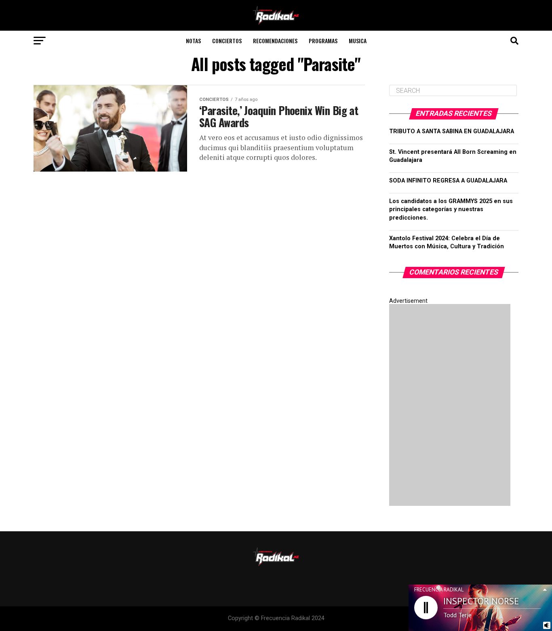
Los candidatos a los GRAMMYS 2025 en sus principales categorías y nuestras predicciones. (451, 209)
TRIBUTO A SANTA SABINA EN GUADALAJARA (451, 131)
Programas (323, 40)
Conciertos (227, 40)
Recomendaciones (275, 40)
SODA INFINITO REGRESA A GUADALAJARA (448, 180)
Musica (358, 40)
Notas (193, 40)
